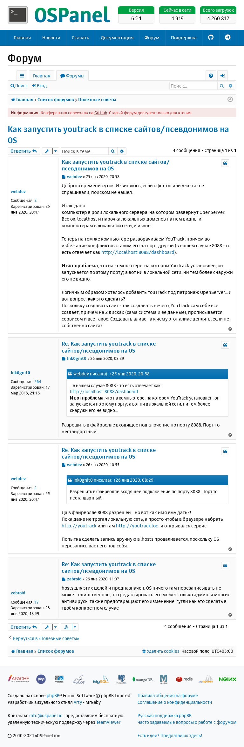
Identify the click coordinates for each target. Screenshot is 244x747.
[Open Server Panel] (60, 14)
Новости (51, 38)
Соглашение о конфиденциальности (175, 702)
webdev (18, 191)
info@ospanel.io (46, 715)
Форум (152, 38)
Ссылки (23, 77)
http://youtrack (79, 526)
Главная (22, 38)
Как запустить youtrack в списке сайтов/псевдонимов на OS (118, 134)
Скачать (80, 38)
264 (37, 381)
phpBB (53, 695)
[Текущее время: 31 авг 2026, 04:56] (230, 99)
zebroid (18, 592)
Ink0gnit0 (20, 372)
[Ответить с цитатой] (225, 163)
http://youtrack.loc (137, 526)
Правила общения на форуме (168, 695)
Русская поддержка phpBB (165, 715)
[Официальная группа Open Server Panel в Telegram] (227, 38)
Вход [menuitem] (224, 77)
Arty (78, 702)
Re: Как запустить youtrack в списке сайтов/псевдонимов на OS (109, 347)
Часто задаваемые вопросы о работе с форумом (187, 722)
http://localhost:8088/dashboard (137, 252)
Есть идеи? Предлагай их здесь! (170, 735)
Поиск (21, 85)
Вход (42, 85)
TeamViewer (108, 722)
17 (36, 602)
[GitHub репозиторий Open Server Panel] (210, 38)
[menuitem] (211, 76)
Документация (117, 38)
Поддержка (184, 38)
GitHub (100, 112)
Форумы (75, 76)
